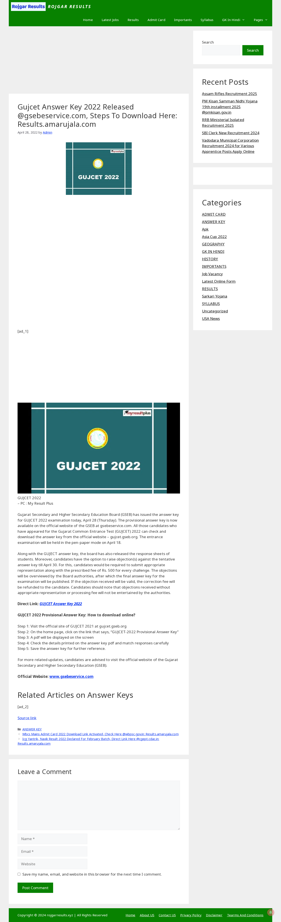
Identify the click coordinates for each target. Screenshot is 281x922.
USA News (211, 318)
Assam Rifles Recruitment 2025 (229, 93)
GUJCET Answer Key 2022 (61, 603)
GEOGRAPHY (213, 244)
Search (208, 42)
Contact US (167, 915)
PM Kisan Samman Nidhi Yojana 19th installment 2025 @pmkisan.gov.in (230, 107)
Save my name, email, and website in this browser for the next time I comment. (92, 874)
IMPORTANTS (214, 266)
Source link (27, 717)
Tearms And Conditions (245, 915)
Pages (258, 20)
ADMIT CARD (214, 214)
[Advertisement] (99, 61)
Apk (205, 229)
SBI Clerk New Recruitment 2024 (230, 132)
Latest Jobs (110, 20)
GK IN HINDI (213, 251)
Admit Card (156, 20)
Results (133, 20)
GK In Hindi (231, 20)
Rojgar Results (70, 6)
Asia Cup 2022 (214, 236)
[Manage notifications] (270, 912)
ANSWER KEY (32, 729)
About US (147, 915)
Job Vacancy (212, 273)
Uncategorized (215, 311)
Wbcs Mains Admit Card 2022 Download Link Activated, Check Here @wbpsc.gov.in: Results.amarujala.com (100, 734)
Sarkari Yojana (214, 296)
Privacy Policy (191, 915)
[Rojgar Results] (28, 6)
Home (88, 20)
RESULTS (210, 288)
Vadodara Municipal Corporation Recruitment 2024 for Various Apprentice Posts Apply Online (230, 146)
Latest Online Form (219, 281)
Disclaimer (214, 915)
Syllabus (207, 20)
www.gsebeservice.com (71, 676)
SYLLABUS (211, 303)
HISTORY (210, 258)
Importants (183, 20)
